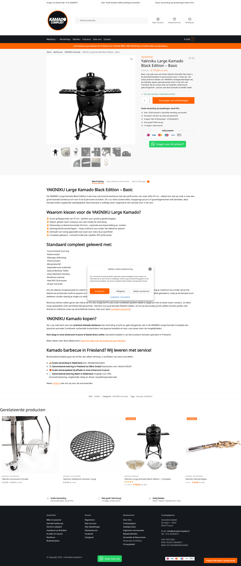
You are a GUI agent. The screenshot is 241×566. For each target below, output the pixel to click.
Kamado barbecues (55, 523)
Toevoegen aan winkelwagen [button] (92, 489)
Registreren (90, 520)
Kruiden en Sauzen (55, 533)
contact (56, 383)
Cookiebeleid (114, 297)
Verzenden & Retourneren (134, 537)
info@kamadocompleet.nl (178, 531)
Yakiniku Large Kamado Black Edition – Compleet (147, 479)
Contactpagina (129, 523)
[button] (150, 269)
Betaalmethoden (130, 533)
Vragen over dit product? (170, 144)
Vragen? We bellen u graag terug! (220, 560)
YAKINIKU (148, 396)
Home (49, 52)
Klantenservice (174, 22)
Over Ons (127, 520)
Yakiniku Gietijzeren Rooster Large (79, 479)
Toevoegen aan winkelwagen (174, 100)
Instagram (89, 537)
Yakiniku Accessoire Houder (15, 479)
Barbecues (58, 52)
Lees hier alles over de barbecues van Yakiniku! (103, 340)
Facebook (89, 533)
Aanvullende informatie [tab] (118, 181)
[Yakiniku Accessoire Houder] (30, 445)
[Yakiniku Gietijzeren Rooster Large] (92, 445)
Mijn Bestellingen (92, 526)
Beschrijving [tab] (98, 181)
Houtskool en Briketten (57, 530)
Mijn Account (158, 22)
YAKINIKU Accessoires (10, 476)
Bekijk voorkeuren (141, 291)
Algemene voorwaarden (133, 530)
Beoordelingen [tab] (139, 181)
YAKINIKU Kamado (72, 52)
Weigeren (120, 291)
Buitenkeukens (53, 540)
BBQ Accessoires (54, 520)
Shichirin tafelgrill (54, 526)
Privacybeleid (125, 297)
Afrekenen (189, 22)
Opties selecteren (30, 489)
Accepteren (99, 291)
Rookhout (51, 537)
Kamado (139, 396)
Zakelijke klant (129, 526)
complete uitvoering (120, 309)
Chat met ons (112, 558)
